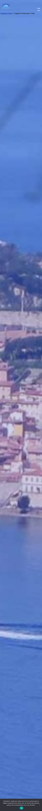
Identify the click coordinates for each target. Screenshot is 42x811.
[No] (40, 805)
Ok (21, 808)
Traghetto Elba (6, 13)
